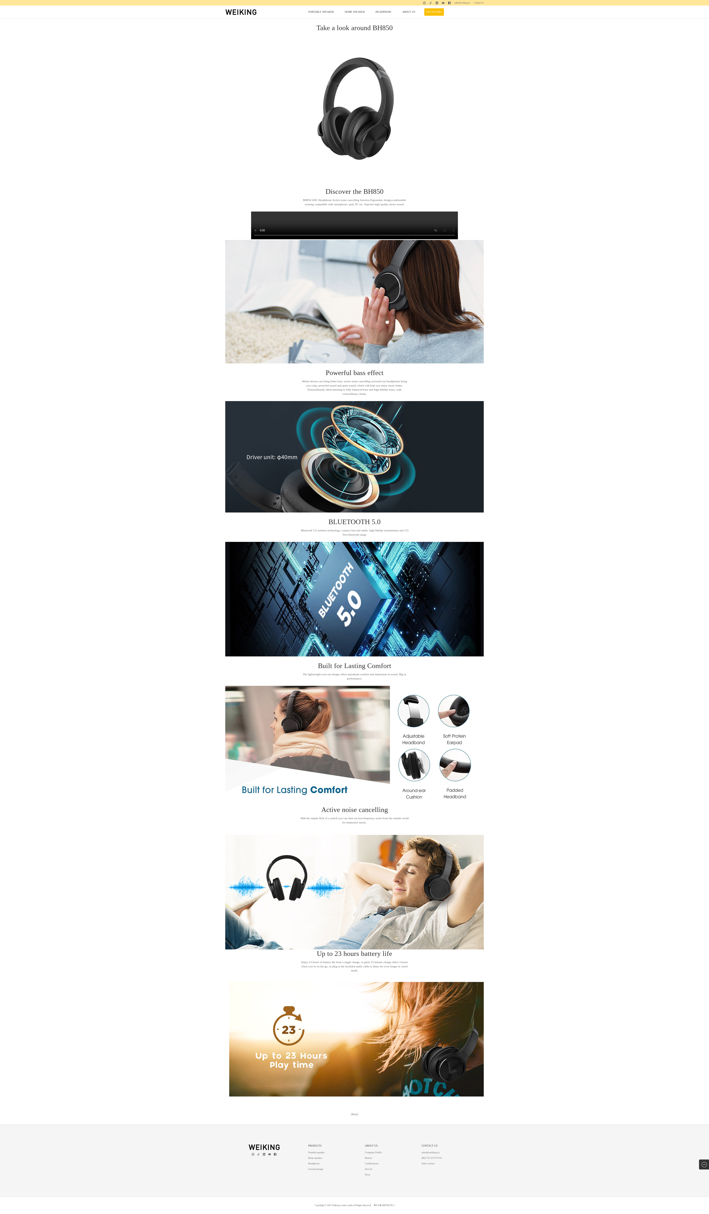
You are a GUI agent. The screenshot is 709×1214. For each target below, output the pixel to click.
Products (315, 1145)
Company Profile (373, 1152)
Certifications (372, 1163)
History (368, 1158)
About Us (408, 12)
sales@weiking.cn (462, 2)
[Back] (354, 1114)
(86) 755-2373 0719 (432, 1158)
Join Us (368, 1169)
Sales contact (428, 1163)
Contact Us (479, 2)
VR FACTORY (434, 12)
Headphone (383, 12)
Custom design (315, 1169)
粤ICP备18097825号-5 (384, 1205)
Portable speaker (321, 12)
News (367, 1174)
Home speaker (355, 12)
